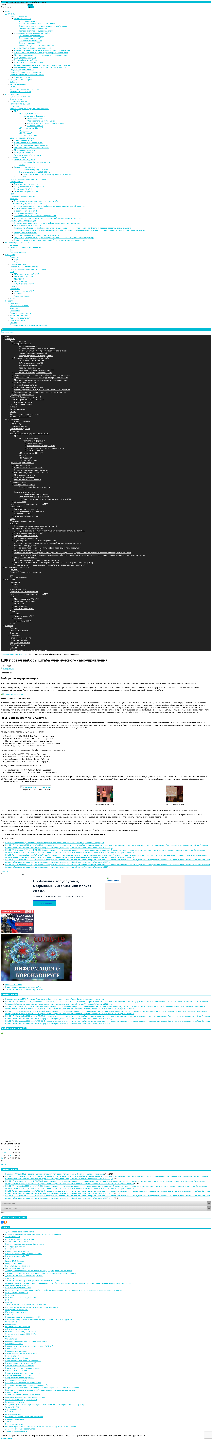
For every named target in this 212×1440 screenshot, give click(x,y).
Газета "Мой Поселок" (15, 1261)
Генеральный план (22, 18)
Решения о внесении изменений (33, 28)
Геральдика (15, 257)
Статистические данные (24, 160)
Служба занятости (17, 320)
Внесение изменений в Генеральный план (23, 1253)
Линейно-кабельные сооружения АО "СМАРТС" (25, 1305)
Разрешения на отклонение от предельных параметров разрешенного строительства (43, 1387)
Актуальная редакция (28, 21)
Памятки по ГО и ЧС (23, 189)
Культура (14, 308)
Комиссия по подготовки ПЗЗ (31, 35)
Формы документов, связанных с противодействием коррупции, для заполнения (49, 240)
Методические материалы (25, 233)
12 (8, 1152)
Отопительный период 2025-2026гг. (34, 169)
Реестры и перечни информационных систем (29, 108)
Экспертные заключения (20, 91)
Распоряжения (11, 1392)
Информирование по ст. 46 (26, 211)
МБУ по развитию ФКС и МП (31, 128)
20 (10, 1155)
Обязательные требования (26, 213)
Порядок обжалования (24, 152)
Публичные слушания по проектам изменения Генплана (43, 26)
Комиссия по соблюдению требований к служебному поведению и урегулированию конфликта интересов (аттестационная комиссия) (72, 228)
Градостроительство (19, 16)
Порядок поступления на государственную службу (36, 201)
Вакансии (14, 198)
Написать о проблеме (44, 903)
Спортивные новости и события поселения (28, 325)
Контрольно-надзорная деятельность (26, 203)
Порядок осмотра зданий (25, 57)
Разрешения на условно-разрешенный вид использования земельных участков (40, 1390)
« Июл (3, 1164)
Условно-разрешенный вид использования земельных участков (42, 65)
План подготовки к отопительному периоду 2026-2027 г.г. (48, 174)
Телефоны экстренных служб (26, 191)
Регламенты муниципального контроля (31, 147)
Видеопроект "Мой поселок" (17, 1251)
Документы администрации (22, 70)
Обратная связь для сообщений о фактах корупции (36, 235)
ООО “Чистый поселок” (28, 135)
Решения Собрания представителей (25, 72)
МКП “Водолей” (25, 133)
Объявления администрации (22, 196)
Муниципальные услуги (24, 150)
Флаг (16, 262)
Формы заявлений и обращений (41, 121)
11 (5, 1152)
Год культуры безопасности (26, 184)
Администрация (12, 94)
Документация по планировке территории (33, 48)
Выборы (13, 82)
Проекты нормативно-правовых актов (27, 74)
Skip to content (7, 332)
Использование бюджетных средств (34, 162)
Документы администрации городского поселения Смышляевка (33, 1280)
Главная (8, 11)
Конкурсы (9, 1295)
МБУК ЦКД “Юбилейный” (29, 113)
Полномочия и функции (20, 104)
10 (2, 1152)
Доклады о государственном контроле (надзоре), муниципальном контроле (47, 218)
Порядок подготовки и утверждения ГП (36, 31)
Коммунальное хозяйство (25, 167)
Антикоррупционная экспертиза (28, 225)
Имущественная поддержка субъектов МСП (29, 179)
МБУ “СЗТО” (24, 130)
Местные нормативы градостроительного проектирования (40, 55)
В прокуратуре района (19, 315)
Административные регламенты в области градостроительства (42, 50)
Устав (12, 298)
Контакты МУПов (35, 125)
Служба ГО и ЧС (16, 181)
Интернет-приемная (36, 118)
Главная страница (9, 654)
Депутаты (14, 245)
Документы (10, 14)
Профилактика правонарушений (28, 208)
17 (2, 1155)
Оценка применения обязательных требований (35, 215)
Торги (12, 194)
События (13, 323)
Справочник (15, 288)
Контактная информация (34, 116)
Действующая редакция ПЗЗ (31, 38)
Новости (9, 301)
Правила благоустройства (25, 60)
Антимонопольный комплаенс (27, 155)
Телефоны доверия (22, 296)
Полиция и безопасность (20, 313)
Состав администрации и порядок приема (45, 123)
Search (4, 7)
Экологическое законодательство (25, 89)
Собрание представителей (17, 242)
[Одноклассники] (5, 1222)
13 (10, 1152)
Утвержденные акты (23, 77)
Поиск (3, 4)
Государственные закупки (21, 79)
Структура (14, 106)
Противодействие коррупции (23, 220)
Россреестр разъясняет (20, 318)
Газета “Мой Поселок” (19, 305)
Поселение (10, 254)
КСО (11, 250)
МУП (16, 111)
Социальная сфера (18, 157)
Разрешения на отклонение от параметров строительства (40, 67)
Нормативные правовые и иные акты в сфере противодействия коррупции (47, 223)
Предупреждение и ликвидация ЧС (29, 186)
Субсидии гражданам (14, 1419)
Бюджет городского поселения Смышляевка (24, 1244)
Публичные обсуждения (20, 96)
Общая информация (18, 101)
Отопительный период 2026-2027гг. (34, 172)
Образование (20, 177)
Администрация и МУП (24, 291)
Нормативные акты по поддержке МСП (22, 1317)
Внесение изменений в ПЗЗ (30, 40)
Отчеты (13, 87)
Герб (16, 259)
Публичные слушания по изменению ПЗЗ (36, 45)
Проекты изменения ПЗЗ (29, 43)
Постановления (12, 1356)
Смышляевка (6, 1438)
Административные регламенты (28, 143)
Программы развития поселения (28, 62)
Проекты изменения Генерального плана (37, 23)
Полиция (13, 286)
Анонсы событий (12, 1236)
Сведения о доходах (18, 252)
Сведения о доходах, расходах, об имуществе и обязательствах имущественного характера (54, 237)
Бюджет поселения (18, 84)
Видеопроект (16, 303)
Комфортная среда (18, 264)
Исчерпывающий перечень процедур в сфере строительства (41, 53)
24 (2, 1158)
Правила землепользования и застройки (32, 33)
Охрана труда (16, 99)
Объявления (15, 310)
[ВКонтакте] (2, 1222)
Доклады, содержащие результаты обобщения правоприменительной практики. (49, 206)
